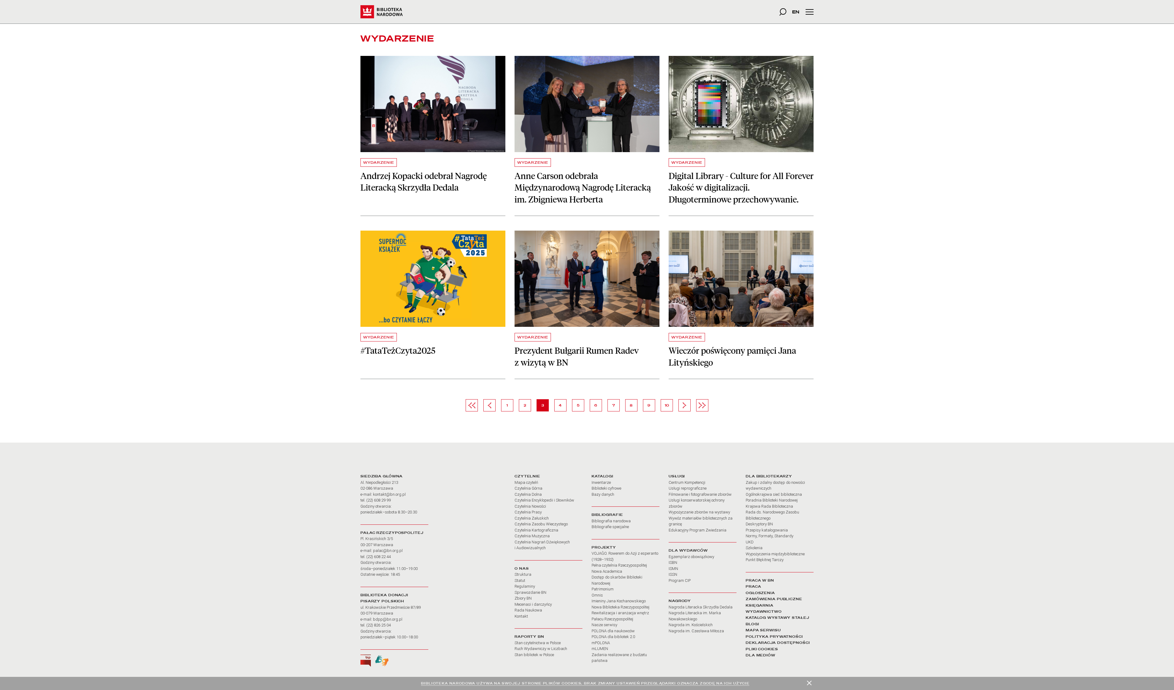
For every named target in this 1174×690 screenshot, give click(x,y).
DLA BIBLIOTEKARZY (769, 476)
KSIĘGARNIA (759, 605)
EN (795, 12)
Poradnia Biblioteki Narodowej (772, 500)
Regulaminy (525, 586)
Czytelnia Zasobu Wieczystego (541, 524)
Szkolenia (754, 548)
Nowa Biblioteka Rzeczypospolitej (620, 607)
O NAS (522, 568)
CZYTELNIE (527, 476)
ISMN (673, 568)
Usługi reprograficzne (688, 488)
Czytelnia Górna (528, 488)
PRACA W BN (760, 580)
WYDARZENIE (378, 162)
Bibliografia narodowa (611, 521)
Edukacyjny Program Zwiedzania (697, 530)
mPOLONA (601, 643)
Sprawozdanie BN (530, 592)
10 (668, 405)
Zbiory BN (523, 598)
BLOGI (752, 624)
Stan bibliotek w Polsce (534, 654)
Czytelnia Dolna (528, 494)
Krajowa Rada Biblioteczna (769, 506)
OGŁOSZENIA (760, 592)
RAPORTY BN (529, 636)
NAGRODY (680, 600)
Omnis (597, 595)
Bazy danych (603, 494)
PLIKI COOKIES (762, 649)
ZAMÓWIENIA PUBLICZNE (774, 599)
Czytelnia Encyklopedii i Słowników (544, 500)
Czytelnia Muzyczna (532, 536)
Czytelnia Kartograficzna (536, 530)
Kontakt (521, 616)
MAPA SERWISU (763, 630)
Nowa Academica (607, 571)
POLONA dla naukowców (613, 631)
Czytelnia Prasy (528, 512)
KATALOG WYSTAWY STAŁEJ (777, 617)
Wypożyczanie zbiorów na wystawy (699, 512)
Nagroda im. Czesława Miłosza (696, 631)
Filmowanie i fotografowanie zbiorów (700, 494)
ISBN (673, 562)
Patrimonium (603, 589)
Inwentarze (601, 482)
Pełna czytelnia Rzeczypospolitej (619, 565)
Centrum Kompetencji (687, 482)
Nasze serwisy (604, 624)
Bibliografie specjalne (610, 526)
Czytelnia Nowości (530, 506)
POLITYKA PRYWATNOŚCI (774, 636)
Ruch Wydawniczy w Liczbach (541, 648)
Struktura (523, 574)
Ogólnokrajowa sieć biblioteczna (774, 494)
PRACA (753, 586)
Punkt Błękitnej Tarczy (765, 559)
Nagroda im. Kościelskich (691, 624)
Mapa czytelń (526, 482)
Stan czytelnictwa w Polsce (538, 643)
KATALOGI (602, 476)
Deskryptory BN (759, 524)
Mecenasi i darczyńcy (533, 604)
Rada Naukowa (528, 610)
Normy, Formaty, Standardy (769, 536)
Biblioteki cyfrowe (606, 488)
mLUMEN (600, 648)
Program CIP (680, 580)
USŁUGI (677, 476)
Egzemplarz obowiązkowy (691, 556)
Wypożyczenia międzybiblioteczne (775, 554)
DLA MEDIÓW (760, 655)
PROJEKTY (604, 547)
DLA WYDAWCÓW (688, 550)
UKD (750, 542)
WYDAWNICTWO (764, 611)
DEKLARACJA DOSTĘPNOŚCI (778, 642)
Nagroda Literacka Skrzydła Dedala (701, 607)
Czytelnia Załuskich (532, 518)
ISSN (673, 574)
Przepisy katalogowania (767, 530)
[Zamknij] (809, 683)
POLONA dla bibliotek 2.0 (613, 636)
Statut (520, 580)
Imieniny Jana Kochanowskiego (619, 601)
